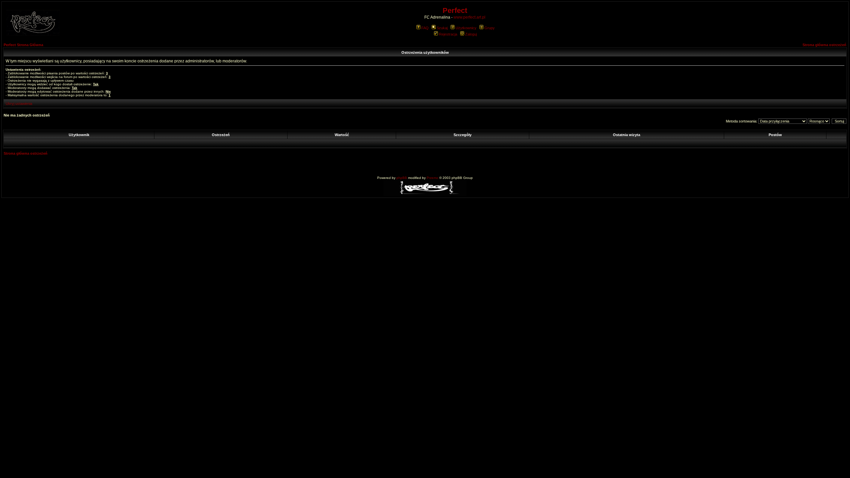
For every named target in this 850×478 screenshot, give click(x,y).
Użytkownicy (466, 28)
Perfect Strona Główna (23, 45)
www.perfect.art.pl (469, 17)
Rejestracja (448, 34)
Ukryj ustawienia (19, 104)
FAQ (425, 28)
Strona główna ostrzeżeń (824, 45)
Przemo (432, 178)
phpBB (401, 178)
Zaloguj (471, 34)
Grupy (489, 28)
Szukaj (442, 28)
